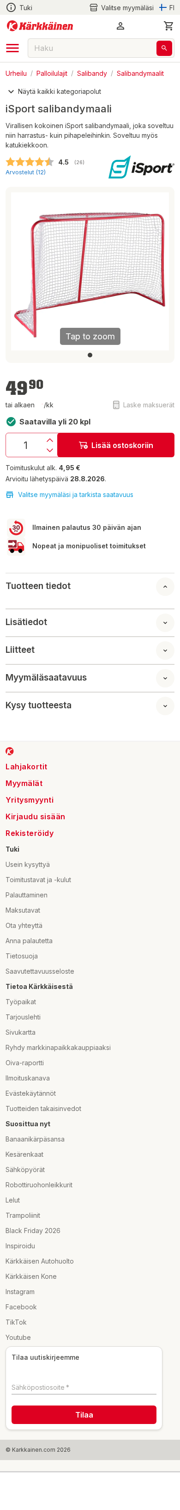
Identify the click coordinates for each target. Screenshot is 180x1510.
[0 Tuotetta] (168, 25)
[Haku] (164, 48)
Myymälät (24, 783)
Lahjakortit (27, 766)
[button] (121, 7)
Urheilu (16, 73)
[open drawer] (12, 48)
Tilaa (84, 1414)
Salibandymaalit (140, 73)
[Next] (156, 271)
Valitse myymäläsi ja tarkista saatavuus (75, 494)
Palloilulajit (51, 73)
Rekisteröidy (30, 833)
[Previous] (23, 271)
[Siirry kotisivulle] (40, 25)
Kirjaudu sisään (36, 816)
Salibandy (92, 73)
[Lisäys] (50, 440)
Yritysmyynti (30, 799)
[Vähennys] (50, 450)
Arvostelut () (26, 172)
